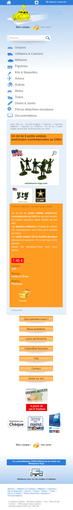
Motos (19, 90)
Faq (45, 501)
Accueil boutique (33, 124)
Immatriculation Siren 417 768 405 (23, 506)
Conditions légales (16, 501)
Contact (12, 504)
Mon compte (22, 27)
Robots (20, 84)
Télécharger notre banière (29, 504)
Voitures (20, 47)
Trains (19, 97)
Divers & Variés (25, 103)
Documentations (26, 115)
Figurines (21, 66)
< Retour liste (16, 310)
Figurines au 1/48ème (31, 126)
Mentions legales (34, 501)
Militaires (21, 60)
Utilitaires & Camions (29, 53)
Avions (19, 78)
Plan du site (54, 501)
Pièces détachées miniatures (34, 109)
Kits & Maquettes (26, 72)
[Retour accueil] (9, 3)
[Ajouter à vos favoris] (37, 3)
